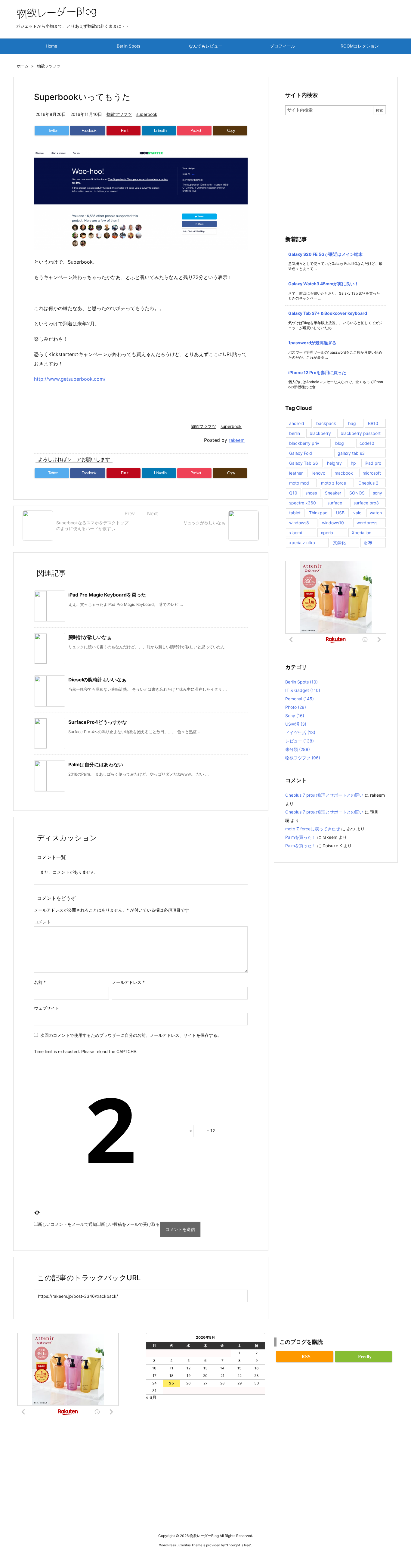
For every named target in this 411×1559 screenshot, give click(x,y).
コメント (42, 921)
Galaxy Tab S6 (303, 463)
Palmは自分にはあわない (95, 764)
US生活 (295, 724)
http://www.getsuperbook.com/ (70, 379)
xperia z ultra (302, 542)
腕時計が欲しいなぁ (90, 637)
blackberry (320, 433)
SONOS (357, 492)
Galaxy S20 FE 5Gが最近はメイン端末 (325, 254)
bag (352, 423)
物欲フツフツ (48, 66)
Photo (295, 707)
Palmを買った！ (300, 837)
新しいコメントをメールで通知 (67, 1224)
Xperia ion (361, 532)
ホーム (23, 66)
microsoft (372, 473)
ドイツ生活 (300, 732)
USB (340, 512)
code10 (367, 443)
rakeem (237, 440)
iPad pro (373, 463)
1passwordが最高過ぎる (312, 342)
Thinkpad (318, 512)
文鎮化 (339, 542)
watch (376, 512)
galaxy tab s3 (351, 453)
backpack (326, 423)
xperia (327, 532)
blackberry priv (304, 443)
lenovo (318, 473)
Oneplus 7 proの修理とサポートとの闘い (324, 795)
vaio (357, 512)
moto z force (333, 482)
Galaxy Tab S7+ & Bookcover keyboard (327, 313)
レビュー (299, 740)
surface (334, 502)
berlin (294, 433)
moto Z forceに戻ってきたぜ (312, 828)
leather (296, 473)
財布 (368, 542)
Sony (294, 715)
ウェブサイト (46, 1008)
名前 (40, 982)
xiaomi (295, 532)
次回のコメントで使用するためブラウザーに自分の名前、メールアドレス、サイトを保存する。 (130, 1035)
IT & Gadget (302, 690)
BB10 (373, 423)
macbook (344, 473)
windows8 (299, 522)
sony (377, 492)
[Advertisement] (335, 160)
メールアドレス (128, 982)
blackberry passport (361, 433)
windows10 (333, 522)
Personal (299, 698)
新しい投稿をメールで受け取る (130, 1224)
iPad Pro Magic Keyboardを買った (107, 595)
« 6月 (151, 1397)
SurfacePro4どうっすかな (97, 722)
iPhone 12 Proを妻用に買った (317, 372)
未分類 (297, 749)
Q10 (293, 492)
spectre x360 (302, 502)
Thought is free (238, 1545)
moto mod (299, 482)
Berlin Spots (301, 681)
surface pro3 (366, 502)
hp (353, 463)
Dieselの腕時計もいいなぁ (97, 680)
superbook (146, 114)
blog (339, 443)
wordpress (367, 522)
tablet (295, 512)
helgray (334, 463)
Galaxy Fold (300, 453)
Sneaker (333, 492)
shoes (311, 492)
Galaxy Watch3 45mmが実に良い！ (323, 283)
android (296, 423)
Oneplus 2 (368, 482)
